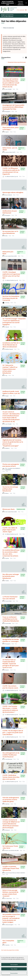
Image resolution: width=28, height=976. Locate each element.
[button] (23, 57)
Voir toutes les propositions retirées (10, 950)
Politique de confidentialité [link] (6, 974)
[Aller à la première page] (10, 9)
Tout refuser (14, 969)
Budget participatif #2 (7, 15)
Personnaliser (14, 973)
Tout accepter (14, 964)
